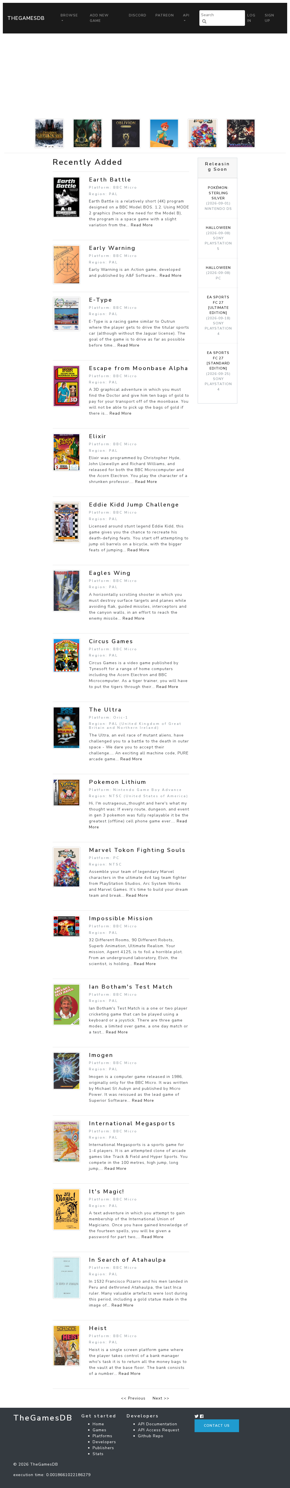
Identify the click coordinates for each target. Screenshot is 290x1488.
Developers (104, 1442)
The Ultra (105, 710)
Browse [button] (69, 15)
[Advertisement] (145, 76)
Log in (251, 18)
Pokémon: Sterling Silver (218, 198)
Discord (137, 15)
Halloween (218, 238)
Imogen (101, 1055)
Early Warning (112, 248)
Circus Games (111, 641)
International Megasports (132, 1123)
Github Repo (150, 1436)
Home (98, 1424)
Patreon (164, 15)
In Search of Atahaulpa (127, 1260)
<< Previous (133, 1398)
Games (99, 1430)
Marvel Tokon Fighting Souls (137, 850)
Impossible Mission (121, 918)
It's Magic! (106, 1191)
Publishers (103, 1448)
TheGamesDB (26, 18)
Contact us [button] (217, 1425)
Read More (142, 225)
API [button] (186, 15)
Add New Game (99, 18)
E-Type (100, 300)
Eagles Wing (110, 573)
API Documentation (157, 1424)
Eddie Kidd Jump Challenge (134, 504)
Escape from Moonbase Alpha (138, 368)
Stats (98, 1454)
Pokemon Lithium (117, 782)
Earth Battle (110, 179)
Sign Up (269, 18)
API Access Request (158, 1430)
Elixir (97, 436)
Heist (98, 1328)
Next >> (161, 1398)
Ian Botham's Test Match (131, 987)
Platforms (102, 1436)
